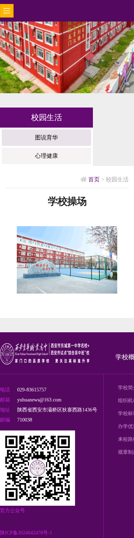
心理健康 (46, 156)
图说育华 (46, 137)
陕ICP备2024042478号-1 (26, 532)
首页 (93, 179)
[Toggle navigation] (7, 11)
